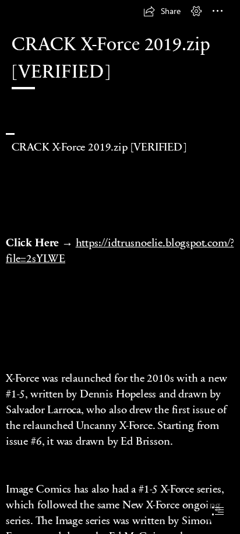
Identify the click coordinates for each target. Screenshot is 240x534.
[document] (120, 267)
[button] (162, 11)
